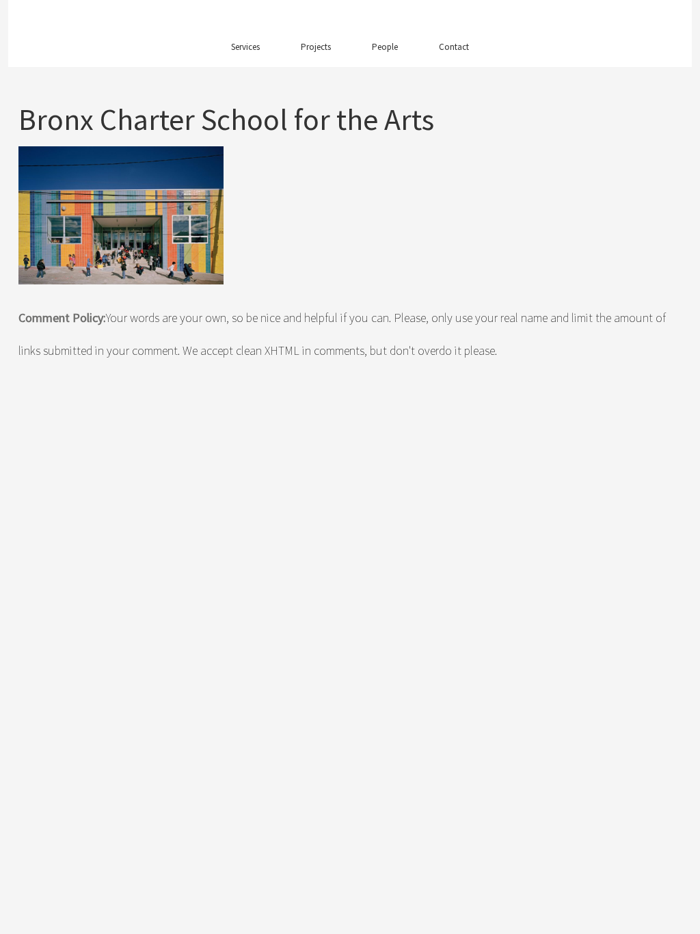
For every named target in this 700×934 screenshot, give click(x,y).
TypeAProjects (350, 18)
